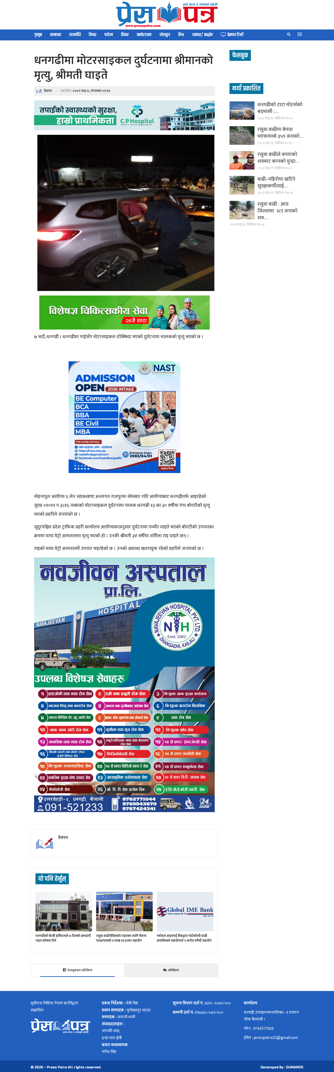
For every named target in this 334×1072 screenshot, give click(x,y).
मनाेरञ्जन (144, 34)
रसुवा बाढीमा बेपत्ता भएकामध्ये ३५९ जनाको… (280, 132)
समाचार (55, 34)
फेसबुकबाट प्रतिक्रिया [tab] (79, 970)
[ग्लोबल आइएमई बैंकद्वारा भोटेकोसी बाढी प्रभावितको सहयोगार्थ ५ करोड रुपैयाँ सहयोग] (185, 911)
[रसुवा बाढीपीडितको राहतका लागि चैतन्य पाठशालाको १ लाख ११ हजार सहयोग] (124, 911)
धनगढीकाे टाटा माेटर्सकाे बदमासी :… (279, 108)
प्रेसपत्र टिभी (235, 34)
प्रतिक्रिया (173, 970)
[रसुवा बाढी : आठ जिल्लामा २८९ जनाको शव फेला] (241, 210)
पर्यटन (109, 34)
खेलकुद (165, 34)
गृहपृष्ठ (38, 34)
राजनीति (75, 34)
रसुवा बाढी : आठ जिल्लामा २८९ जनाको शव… (277, 211)
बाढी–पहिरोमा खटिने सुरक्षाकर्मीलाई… (276, 182)
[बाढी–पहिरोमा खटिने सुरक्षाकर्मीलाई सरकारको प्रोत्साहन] (241, 185)
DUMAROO (294, 1067)
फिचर (92, 34)
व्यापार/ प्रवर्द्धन (202, 34)
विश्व (181, 34)
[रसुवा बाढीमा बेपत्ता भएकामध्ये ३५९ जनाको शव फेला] (241, 135)
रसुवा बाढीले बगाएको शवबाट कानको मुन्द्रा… (278, 157)
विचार (125, 34)
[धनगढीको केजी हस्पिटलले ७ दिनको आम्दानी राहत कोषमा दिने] (63, 911)
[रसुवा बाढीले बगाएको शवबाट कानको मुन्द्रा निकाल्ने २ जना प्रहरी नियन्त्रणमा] (241, 160)
